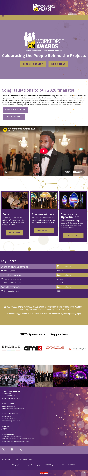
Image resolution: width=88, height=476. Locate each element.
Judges (4, 429)
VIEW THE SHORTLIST (15, 110)
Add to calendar (65, 267)
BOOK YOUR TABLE (14, 117)
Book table (14, 233)
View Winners (44, 230)
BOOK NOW (58, 64)
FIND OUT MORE (73, 236)
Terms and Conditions (19, 459)
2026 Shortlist (33, 64)
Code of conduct (6, 459)
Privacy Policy (31, 459)
